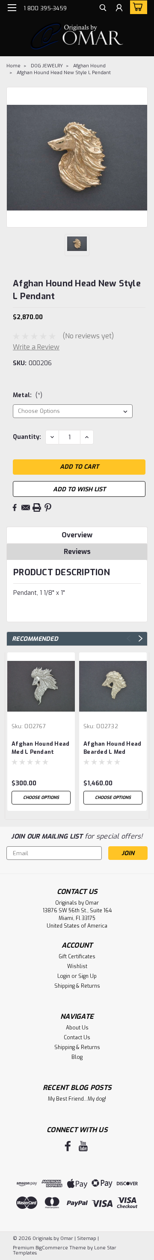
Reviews (77, 551)
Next (140, 638)
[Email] (25, 507)
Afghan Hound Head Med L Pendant (40, 747)
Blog (77, 1057)
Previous (128, 638)
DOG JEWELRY (47, 66)
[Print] (37, 507)
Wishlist (77, 966)
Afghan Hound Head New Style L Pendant (64, 72)
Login (63, 976)
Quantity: (27, 437)
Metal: (27, 395)
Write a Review (36, 347)
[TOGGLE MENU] (12, 7)
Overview (77, 535)
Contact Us (77, 1037)
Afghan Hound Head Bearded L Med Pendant (112, 748)
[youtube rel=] (83, 1146)
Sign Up (87, 976)
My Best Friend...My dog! (77, 1099)
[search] (103, 8)
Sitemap (86, 1238)
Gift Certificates (77, 956)
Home (13, 66)
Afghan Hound (89, 66)
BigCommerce (52, 1248)
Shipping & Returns (77, 986)
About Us (77, 1027)
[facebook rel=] (67, 1146)
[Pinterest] (48, 507)
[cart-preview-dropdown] (137, 7)
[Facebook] (14, 507)
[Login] (119, 8)
